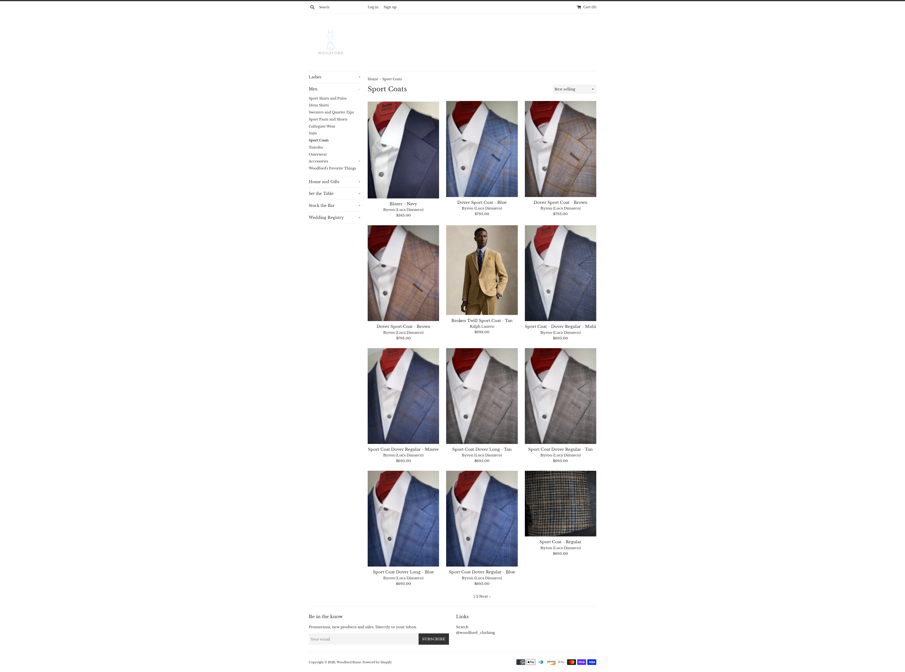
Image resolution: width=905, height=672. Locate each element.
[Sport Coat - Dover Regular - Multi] (560, 273)
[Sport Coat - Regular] (560, 503)
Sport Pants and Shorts (328, 119)
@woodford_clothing (475, 632)
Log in (373, 7)
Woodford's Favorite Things (332, 168)
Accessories (335, 161)
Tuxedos (316, 147)
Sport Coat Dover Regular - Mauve (403, 449)
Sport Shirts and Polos (327, 99)
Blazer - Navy (403, 203)
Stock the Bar (335, 205)
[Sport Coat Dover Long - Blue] (403, 519)
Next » (485, 596)
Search (462, 627)
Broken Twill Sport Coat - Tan (482, 320)
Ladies (335, 77)
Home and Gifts (335, 181)
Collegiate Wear (322, 127)
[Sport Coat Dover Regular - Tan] (560, 396)
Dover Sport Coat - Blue (482, 202)
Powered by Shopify (377, 662)
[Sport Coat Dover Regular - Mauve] (403, 396)
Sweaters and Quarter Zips (331, 112)
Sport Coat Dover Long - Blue (403, 572)
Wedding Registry (335, 217)
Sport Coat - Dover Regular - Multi (560, 326)
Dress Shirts (319, 105)
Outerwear (318, 155)
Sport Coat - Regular (560, 541)
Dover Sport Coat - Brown (560, 202)
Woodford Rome (349, 662)
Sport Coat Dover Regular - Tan (560, 449)
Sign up (390, 7)
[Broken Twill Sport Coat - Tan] (482, 270)
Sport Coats (319, 140)
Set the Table (335, 193)
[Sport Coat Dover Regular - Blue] (482, 519)
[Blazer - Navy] (403, 149)
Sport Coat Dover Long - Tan (482, 449)
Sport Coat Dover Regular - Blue (482, 572)
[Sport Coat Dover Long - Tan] (482, 396)
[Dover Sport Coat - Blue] (482, 149)
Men (334, 89)
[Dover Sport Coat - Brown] (560, 149)
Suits (313, 133)
